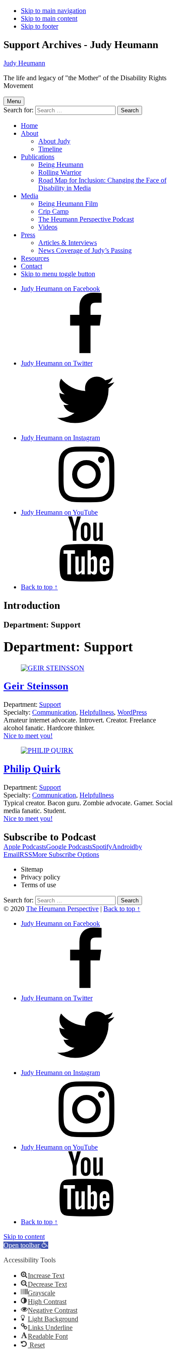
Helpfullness (97, 712)
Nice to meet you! (28, 735)
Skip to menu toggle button (58, 274)
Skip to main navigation (53, 10)
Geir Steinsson (35, 686)
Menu (14, 101)
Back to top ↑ (121, 908)
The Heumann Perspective (62, 908)
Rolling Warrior (59, 172)
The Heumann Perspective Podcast (86, 219)
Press (28, 235)
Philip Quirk (31, 768)
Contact (31, 266)
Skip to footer (39, 26)
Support (50, 704)
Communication (54, 712)
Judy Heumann (24, 63)
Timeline (50, 149)
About (29, 133)
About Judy (54, 141)
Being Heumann (60, 164)
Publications (37, 156)
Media (29, 195)
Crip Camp (53, 211)
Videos (47, 227)
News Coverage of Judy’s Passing (85, 250)
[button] (25, 1245)
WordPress (132, 712)
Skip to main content (49, 18)
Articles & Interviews (67, 242)
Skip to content (24, 1236)
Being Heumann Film (68, 203)
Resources (35, 258)
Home (29, 125)
